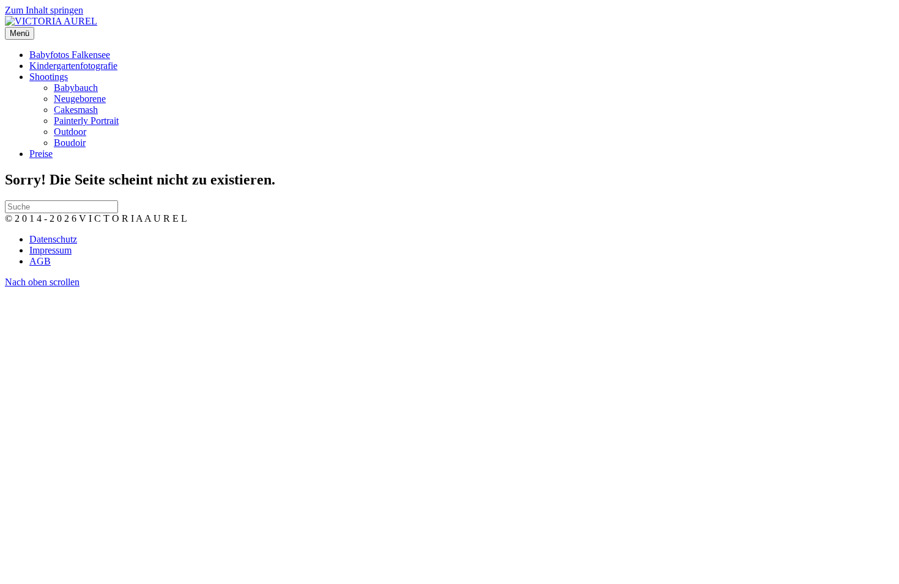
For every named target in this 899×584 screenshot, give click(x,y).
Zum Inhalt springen (44, 10)
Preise (41, 153)
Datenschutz (53, 239)
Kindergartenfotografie (73, 65)
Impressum (50, 250)
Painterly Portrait (86, 120)
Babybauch (76, 87)
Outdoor (70, 131)
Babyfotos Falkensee (69, 54)
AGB (40, 261)
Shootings (48, 76)
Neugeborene (80, 98)
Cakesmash (76, 109)
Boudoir (70, 142)
